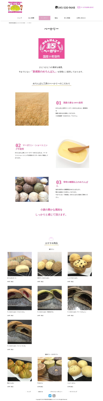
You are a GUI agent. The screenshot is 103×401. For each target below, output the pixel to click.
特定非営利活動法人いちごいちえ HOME (17, 22)
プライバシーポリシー (56, 391)
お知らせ (40, 391)
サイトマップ (73, 391)
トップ (29, 391)
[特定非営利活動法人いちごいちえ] (15, 12)
